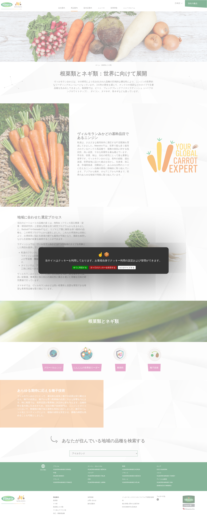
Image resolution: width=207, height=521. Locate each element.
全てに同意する (80, 267)
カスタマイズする (126, 267)
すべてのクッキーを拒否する (102, 267)
